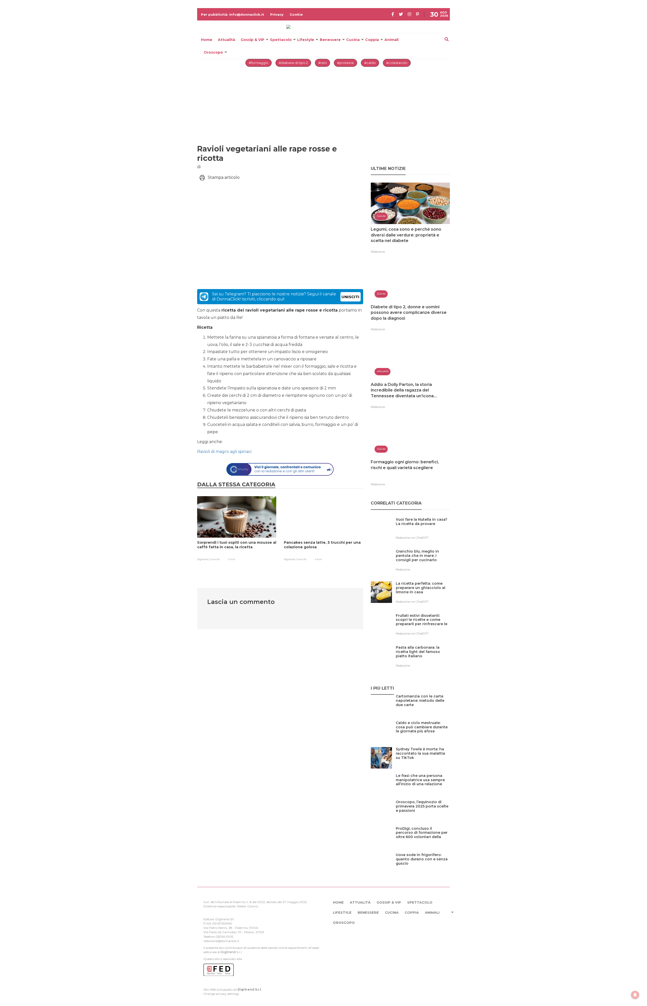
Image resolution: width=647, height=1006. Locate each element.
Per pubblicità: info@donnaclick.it (232, 14)
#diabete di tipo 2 (293, 63)
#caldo (370, 63)
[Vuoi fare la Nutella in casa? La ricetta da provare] (423, 530)
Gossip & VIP (252, 39)
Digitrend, (203, 559)
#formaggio (258, 63)
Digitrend (228, 952)
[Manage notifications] (635, 995)
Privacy (277, 14)
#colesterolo (396, 63)
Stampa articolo (224, 177)
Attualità (226, 39)
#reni (322, 63)
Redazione (378, 251)
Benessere (330, 39)
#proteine (345, 63)
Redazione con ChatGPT (412, 537)
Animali (391, 39)
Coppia (372, 39)
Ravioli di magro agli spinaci (224, 451)
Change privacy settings (221, 994)
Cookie (296, 14)
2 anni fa (215, 559)
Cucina (353, 39)
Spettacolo (281, 39)
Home (206, 39)
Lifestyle (305, 39)
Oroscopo (213, 52)
